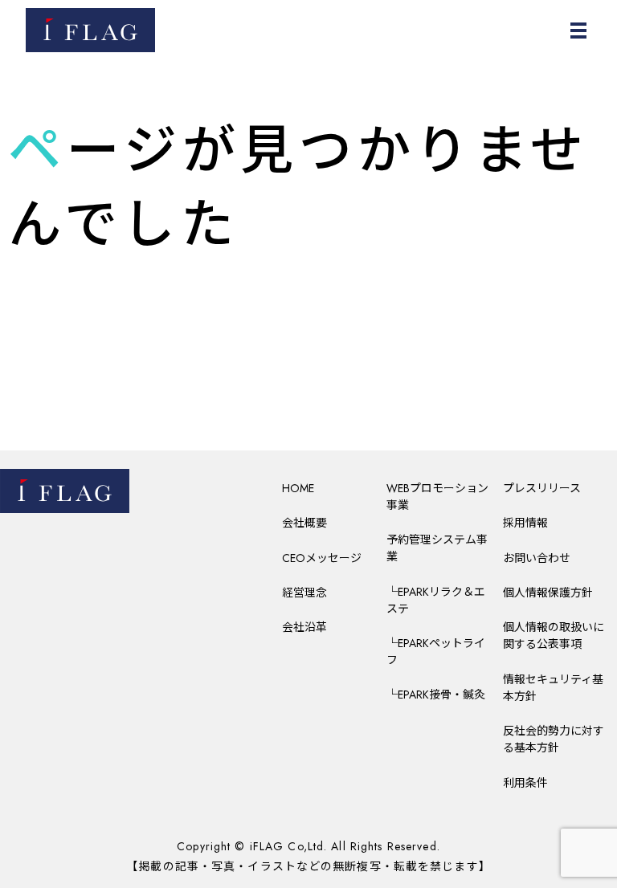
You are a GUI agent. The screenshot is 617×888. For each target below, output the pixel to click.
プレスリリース (542, 488)
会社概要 (304, 523)
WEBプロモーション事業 (437, 496)
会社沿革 (304, 627)
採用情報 (525, 523)
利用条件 (525, 783)
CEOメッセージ (322, 558)
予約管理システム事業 (437, 548)
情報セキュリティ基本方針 (553, 687)
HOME (298, 488)
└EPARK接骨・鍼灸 (435, 694)
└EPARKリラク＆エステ (435, 600)
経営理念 (304, 593)
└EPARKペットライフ (435, 651)
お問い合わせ (536, 558)
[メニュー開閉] (578, 30)
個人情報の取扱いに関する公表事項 (553, 635)
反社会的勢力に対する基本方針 (553, 739)
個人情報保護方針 (548, 593)
